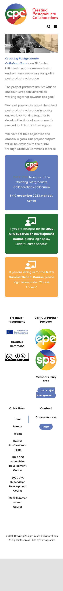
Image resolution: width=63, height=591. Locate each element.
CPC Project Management (45, 393)
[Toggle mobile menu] (56, 26)
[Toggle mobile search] (49, 26)
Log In (46, 426)
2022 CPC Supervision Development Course (31, 234)
